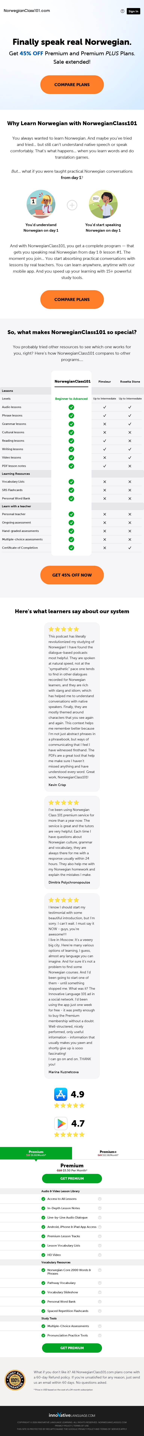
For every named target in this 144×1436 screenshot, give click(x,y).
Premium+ (108, 1153)
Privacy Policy (63, 1426)
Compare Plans (72, 84)
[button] (122, 11)
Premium (36, 1153)
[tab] (36, 1153)
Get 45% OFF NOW (72, 575)
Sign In (133, 11)
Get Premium (72, 1178)
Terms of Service (110, 1429)
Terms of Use (81, 1426)
